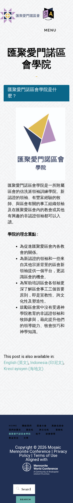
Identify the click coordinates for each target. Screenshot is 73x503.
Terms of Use (45, 455)
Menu (50, 30)
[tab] (36, 93)
